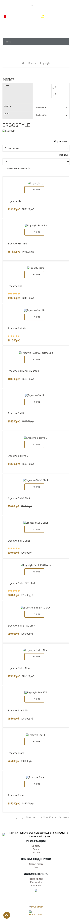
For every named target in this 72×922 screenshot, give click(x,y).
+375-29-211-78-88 (19, 16)
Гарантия (36, 852)
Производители (36, 879)
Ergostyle (45, 63)
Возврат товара (36, 864)
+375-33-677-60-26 (56, 16)
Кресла (32, 63)
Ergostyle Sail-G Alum (19, 668)
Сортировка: (61, 141)
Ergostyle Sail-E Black (19, 498)
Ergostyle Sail (15, 286)
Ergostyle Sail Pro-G (18, 456)
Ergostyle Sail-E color (19, 540)
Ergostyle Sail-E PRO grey (21, 625)
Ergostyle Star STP (18, 710)
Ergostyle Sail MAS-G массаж (23, 371)
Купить (36, 190)
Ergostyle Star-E (16, 753)
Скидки (64, 32)
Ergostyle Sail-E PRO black (21, 583)
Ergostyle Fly (14, 201)
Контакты (36, 846)
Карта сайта (36, 882)
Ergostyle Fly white (17, 243)
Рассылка (36, 885)
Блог (36, 867)
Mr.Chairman (37, 907)
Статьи (36, 849)
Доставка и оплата (38, 32)
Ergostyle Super (16, 795)
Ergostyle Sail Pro (17, 413)
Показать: (62, 154)
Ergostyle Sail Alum (18, 328)
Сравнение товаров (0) (18, 168)
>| (22, 819)
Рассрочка (9, 32)
